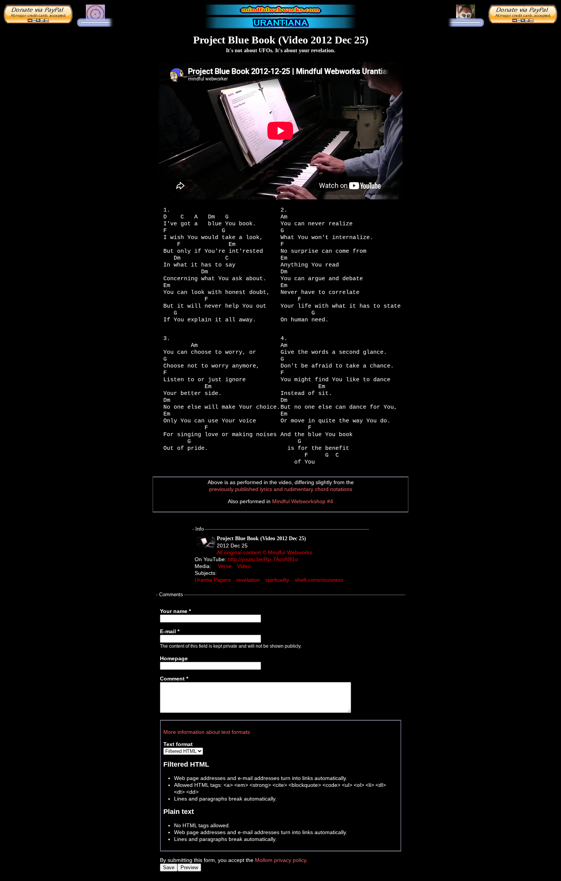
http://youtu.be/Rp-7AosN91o (263, 559)
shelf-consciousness (319, 580)
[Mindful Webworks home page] (280, 10)
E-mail (169, 631)
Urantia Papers (213, 580)
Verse (225, 566)
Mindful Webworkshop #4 (302, 501)
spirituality (277, 580)
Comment (174, 679)
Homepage (174, 658)
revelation (248, 580)
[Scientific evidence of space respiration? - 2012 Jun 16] (95, 14)
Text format (178, 744)
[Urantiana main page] (280, 23)
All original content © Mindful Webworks (264, 552)
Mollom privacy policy (280, 860)
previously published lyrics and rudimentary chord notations (280, 489)
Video (244, 566)
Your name (175, 611)
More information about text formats (206, 732)
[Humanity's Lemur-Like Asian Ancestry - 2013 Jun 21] (465, 13)
